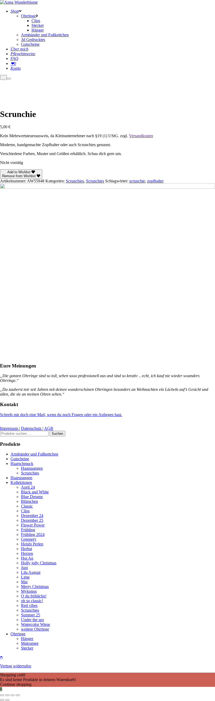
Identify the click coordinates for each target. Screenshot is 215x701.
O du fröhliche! (33, 596)
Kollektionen (21, 482)
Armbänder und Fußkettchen (34, 454)
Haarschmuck (21, 463)
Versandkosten (141, 136)
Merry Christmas (35, 586)
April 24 (28, 487)
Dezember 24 (32, 515)
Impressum (9, 428)
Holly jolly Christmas (38, 563)
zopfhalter (155, 181)
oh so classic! (32, 600)
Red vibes (29, 605)
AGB (48, 428)
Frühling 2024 (33, 534)
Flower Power (33, 525)
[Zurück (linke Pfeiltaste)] (2, 700)
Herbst (26, 548)
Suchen (57, 434)
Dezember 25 (32, 520)
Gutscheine (19, 459)
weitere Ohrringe (35, 629)
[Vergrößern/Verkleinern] (2, 695)
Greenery (28, 539)
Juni (24, 567)
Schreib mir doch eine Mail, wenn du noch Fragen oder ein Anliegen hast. (61, 414)
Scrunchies (75, 181)
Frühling (28, 530)
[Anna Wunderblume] (19, 2)
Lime (25, 577)
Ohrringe (17, 634)
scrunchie (137, 181)
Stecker (27, 648)
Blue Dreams (32, 496)
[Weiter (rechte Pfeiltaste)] (7, 700)
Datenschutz (31, 428)
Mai (24, 582)
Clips (25, 511)
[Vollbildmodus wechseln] (7, 695)
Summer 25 (30, 615)
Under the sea (32, 619)
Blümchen (29, 501)
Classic (27, 506)
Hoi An (27, 558)
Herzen (27, 553)
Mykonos (29, 591)
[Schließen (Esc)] (18, 695)
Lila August (30, 572)
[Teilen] (12, 695)
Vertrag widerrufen (15, 666)
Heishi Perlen (32, 544)
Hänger (27, 638)
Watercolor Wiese (35, 624)
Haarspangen (32, 468)
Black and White (35, 492)
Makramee (30, 643)
